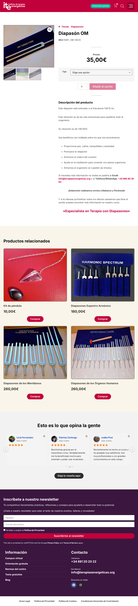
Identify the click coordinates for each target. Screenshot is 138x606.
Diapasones (77, 26)
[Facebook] (73, 584)
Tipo (64, 72)
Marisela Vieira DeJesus (29, 437)
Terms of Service (70, 543)
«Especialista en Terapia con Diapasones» (96, 211)
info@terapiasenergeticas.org (74, 178)
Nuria (104, 437)
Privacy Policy (53, 543)
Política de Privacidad (34, 530)
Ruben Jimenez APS (69, 437)
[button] (49, 29)
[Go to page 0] (65, 466)
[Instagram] (80, 584)
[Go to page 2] (70, 466)
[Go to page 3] (72, 466)
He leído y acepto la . (25, 530)
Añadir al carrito (103, 86)
